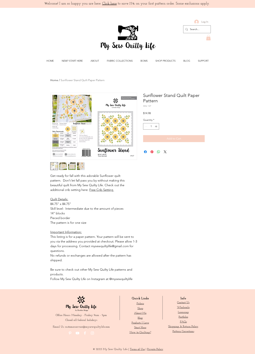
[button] (208, 37)
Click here (109, 3)
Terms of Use (137, 349)
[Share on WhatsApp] (158, 152)
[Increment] (156, 126)
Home (54, 80)
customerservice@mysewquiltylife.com (87, 327)
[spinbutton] (151, 126)
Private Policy (155, 349)
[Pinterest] (70, 333)
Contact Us (183, 302)
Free (92, 190)
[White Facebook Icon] (85, 333)
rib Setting (106, 190)
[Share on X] (165, 152)
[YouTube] (77, 333)
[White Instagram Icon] (92, 333)
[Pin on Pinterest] (152, 152)
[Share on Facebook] (145, 152)
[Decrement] (146, 126)
